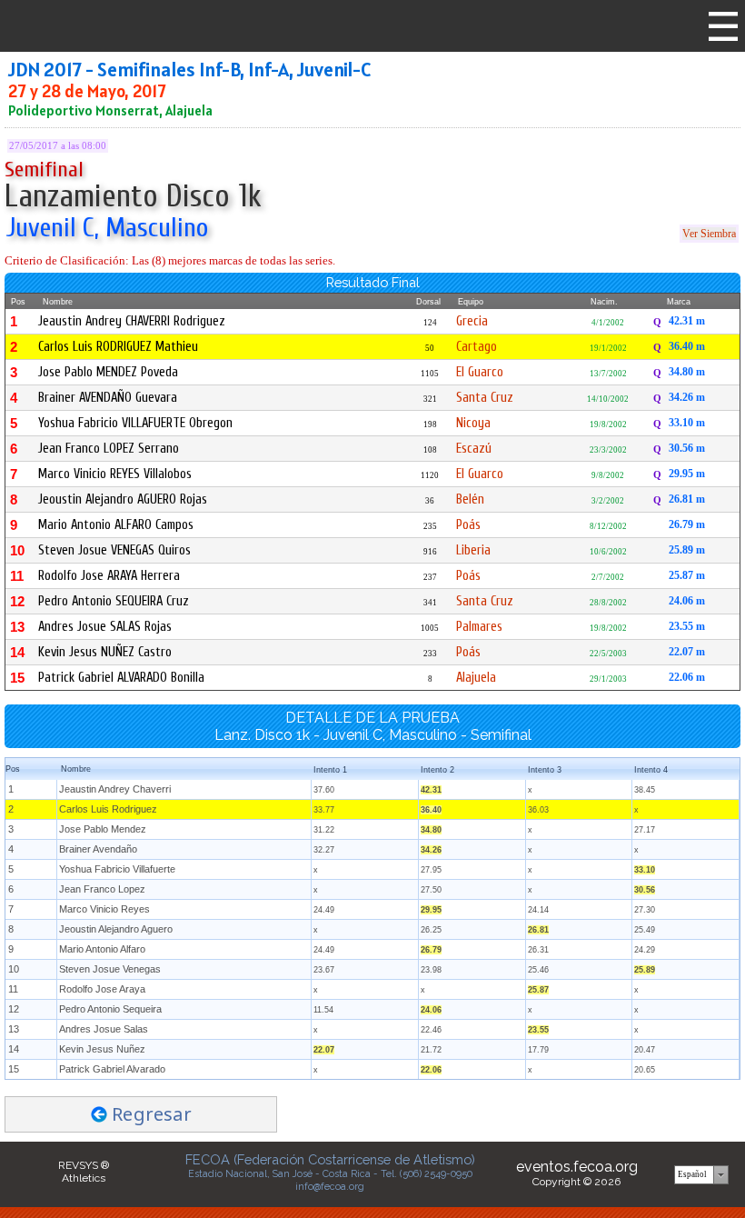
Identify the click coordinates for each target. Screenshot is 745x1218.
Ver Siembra (709, 233)
